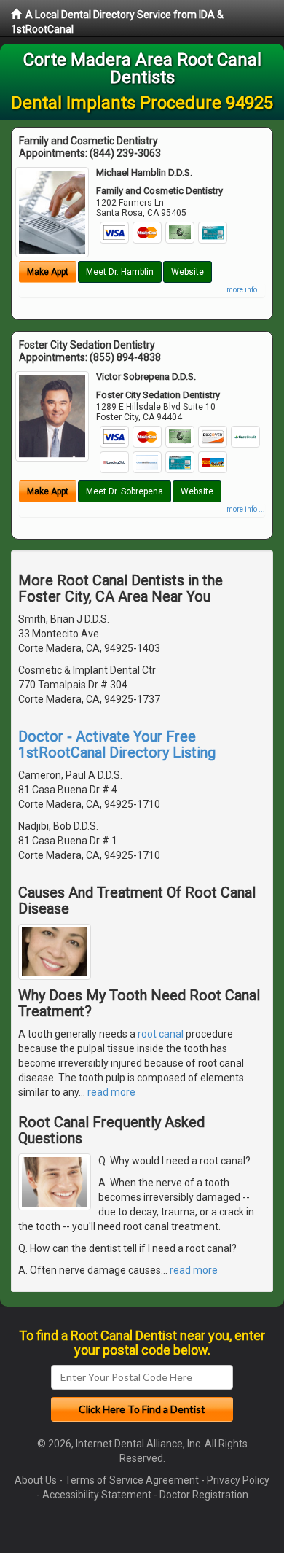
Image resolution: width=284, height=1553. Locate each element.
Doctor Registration (203, 1495)
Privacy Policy (238, 1480)
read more (111, 1092)
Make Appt (47, 272)
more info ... (245, 290)
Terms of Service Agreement (132, 1480)
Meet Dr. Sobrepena (124, 491)
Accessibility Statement (96, 1495)
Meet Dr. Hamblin (120, 272)
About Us (36, 1480)
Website (187, 272)
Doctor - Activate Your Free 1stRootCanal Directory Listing (117, 744)
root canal (161, 1034)
